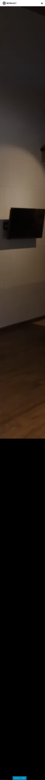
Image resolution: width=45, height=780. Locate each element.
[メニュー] (42, 3)
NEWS (24, 778)
